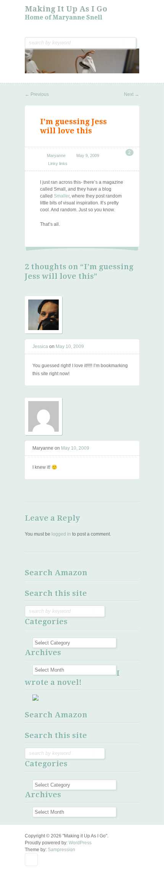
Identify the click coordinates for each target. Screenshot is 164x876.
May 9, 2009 (87, 155)
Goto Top (31, 859)
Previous (37, 94)
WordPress (80, 842)
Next (131, 94)
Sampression (61, 849)
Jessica (40, 346)
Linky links (58, 163)
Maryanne (56, 155)
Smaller (61, 196)
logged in (61, 534)
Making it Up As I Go (66, 8)
